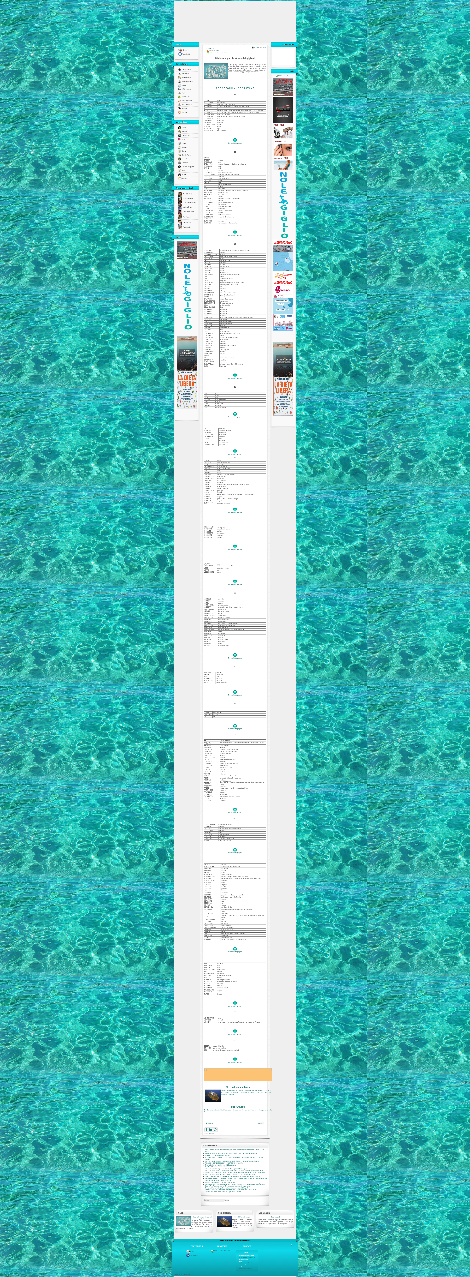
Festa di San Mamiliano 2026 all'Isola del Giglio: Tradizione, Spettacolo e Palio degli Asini (235, 1173)
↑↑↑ (291, 1245)
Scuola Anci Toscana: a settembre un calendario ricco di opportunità (227, 1186)
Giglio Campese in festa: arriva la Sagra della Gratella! (223, 1192)
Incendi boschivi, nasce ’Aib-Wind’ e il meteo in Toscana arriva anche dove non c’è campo (235, 1184)
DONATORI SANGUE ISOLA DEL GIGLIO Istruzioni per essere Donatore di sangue (232, 1176)
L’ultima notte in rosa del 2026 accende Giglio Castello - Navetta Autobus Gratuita (232, 1161)
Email (264, 47)
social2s (212, 1133)
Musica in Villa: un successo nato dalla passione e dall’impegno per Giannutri (231, 1153)
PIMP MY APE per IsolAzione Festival (217, 1155)
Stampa (256, 47)
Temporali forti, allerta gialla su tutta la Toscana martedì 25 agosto (227, 1188)
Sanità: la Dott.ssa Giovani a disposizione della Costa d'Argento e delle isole (230, 1190)
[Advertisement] (235, 23)
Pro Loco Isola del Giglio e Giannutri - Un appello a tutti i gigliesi (226, 1169)
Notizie (217, 50)
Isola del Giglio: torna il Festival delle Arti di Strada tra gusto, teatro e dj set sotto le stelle (234, 1171)
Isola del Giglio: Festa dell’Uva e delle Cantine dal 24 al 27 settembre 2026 (230, 1174)
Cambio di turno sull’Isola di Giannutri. (217, 1167)
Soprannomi (238, 1107)
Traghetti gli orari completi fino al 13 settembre (220, 1165)
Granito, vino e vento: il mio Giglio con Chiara (220, 1182)
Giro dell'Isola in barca (238, 1087)
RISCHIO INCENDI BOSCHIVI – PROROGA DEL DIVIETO (224, 1163)
